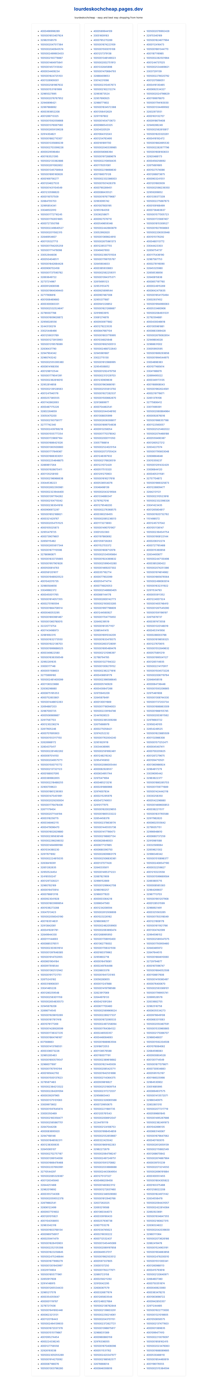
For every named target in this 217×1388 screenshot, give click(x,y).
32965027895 (48, 93)
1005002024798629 (157, 93)
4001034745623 (102, 1229)
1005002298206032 (52, 840)
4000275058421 (102, 728)
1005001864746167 (51, 1037)
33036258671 (101, 214)
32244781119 (100, 1122)
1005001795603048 (157, 451)
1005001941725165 (104, 974)
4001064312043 (102, 134)
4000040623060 (156, 1287)
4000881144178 (102, 594)
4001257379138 (102, 53)
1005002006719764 (157, 675)
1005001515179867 (51, 1332)
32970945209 (101, 693)
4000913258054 (102, 429)
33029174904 (48, 1269)
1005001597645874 (51, 1108)
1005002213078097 (157, 1337)
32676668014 (101, 1363)
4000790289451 (102, 187)
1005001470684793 (104, 71)
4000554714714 (102, 581)
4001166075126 (102, 174)
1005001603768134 (51, 1229)
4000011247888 (102, 983)
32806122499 (48, 1207)
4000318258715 (49, 818)
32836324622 (154, 1225)
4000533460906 (156, 308)
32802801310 (154, 1104)
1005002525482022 (158, 429)
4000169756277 (49, 178)
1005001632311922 (157, 585)
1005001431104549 (51, 187)
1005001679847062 (157, 1135)
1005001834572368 (104, 107)
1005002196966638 (51, 478)
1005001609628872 (51, 317)
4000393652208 (50, 111)
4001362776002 (102, 943)
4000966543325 (103, 125)
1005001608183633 (157, 151)
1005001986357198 (157, 420)
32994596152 (154, 934)
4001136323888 (49, 684)
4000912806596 (49, 285)
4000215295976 (102, 795)
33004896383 (154, 362)
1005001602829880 (51, 831)
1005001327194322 (104, 661)
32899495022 (154, 375)
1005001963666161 (104, 384)
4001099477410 (155, 1332)
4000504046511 (49, 259)
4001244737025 (155, 62)
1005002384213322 (51, 1086)
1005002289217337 (104, 1015)
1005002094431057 (157, 1202)
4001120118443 (49, 1319)
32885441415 (101, 630)
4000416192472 (155, 138)
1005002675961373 (104, 241)
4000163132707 (155, 116)
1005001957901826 (51, 563)
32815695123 (101, 281)
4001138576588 (102, 1050)
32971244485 (154, 1305)
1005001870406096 (104, 1345)
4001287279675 (155, 755)
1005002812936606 (104, 912)
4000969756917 (49, 1234)
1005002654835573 (51, 1001)
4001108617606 (155, 974)
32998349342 (154, 854)
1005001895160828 (51, 174)
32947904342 (48, 353)
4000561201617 (49, 572)
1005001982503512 (104, 1256)
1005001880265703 (157, 782)
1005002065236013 (104, 518)
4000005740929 (102, 684)
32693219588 (101, 1207)
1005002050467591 (157, 1023)
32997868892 (48, 107)
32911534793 (154, 590)
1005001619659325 (157, 639)
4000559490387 (155, 438)
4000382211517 (155, 809)
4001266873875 (155, 174)
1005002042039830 (158, 1229)
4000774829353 (102, 585)
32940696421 (48, 102)
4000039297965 (49, 1095)
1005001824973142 (157, 1193)
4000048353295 (50, 612)
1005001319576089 (51, 344)
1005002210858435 (104, 160)
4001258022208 (155, 1189)
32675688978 (101, 724)
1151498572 (153, 518)
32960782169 (48, 885)
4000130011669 (102, 701)
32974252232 (101, 733)
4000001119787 (49, 1301)
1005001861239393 (51, 791)
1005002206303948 (158, 232)
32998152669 (101, 880)
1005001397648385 (51, 952)
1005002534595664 (105, 554)
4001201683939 (155, 183)
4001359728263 (102, 540)
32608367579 (101, 1287)
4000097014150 (49, 755)
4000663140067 (155, 1131)
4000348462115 (49, 822)
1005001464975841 (51, 62)
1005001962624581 (157, 388)
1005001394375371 (104, 277)
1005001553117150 (51, 737)
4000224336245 (50, 1341)
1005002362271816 (104, 670)
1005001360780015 (51, 621)
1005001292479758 (104, 371)
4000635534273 (155, 1010)
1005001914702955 (51, 956)
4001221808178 (155, 921)
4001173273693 (102, 523)
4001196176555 (155, 1363)
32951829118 (100, 742)
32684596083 (154, 1050)
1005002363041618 (51, 505)
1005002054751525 (51, 523)
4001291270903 (102, 473)
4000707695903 (49, 733)
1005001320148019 (157, 625)
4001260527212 (155, 442)
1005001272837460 (104, 1189)
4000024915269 (155, 285)
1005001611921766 (157, 925)
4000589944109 (102, 31)
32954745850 (101, 760)
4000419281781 (49, 929)
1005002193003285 (104, 603)
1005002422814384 (157, 1207)
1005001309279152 (104, 666)
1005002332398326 (158, 500)
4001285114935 (155, 661)
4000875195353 (49, 693)
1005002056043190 (51, 916)
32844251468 (48, 1184)
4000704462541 (102, 406)
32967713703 (154, 894)
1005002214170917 (157, 666)
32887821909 (101, 876)
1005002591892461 (104, 751)
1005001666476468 (51, 1162)
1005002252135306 (51, 1247)
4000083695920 (50, 1131)
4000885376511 (49, 943)
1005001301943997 (51, 1265)
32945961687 (101, 353)
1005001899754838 (104, 424)
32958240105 (154, 724)
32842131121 (153, 491)
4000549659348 (103, 223)
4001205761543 (102, 1113)
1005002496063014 (157, 581)
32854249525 (154, 728)
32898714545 (48, 1010)
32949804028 (154, 339)
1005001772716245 (51, 214)
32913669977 (101, 402)
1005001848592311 (51, 1140)
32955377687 (101, 299)
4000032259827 (155, 867)
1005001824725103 (51, 75)
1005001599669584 (157, 876)
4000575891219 (155, 652)
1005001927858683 (157, 227)
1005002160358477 (51, 1117)
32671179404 (48, 809)
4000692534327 (155, 89)
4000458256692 (156, 160)
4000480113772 (155, 241)
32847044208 (48, 1126)
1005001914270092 (51, 1359)
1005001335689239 (51, 142)
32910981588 (154, 840)
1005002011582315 (51, 232)
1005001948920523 (51, 576)
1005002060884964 (158, 411)
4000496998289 (50, 31)
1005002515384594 (157, 1368)
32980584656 (48, 585)
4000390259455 (103, 514)
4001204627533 (49, 183)
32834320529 (101, 129)
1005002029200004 (52, 800)
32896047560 (101, 903)
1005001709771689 (157, 786)
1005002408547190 (157, 862)
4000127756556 (49, 1345)
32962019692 (48, 1189)
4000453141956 (155, 630)
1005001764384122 (104, 1028)
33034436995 (101, 746)
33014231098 (101, 80)
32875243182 (48, 979)
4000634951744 (102, 773)
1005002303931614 (51, 947)
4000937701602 (49, 1211)
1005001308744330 (157, 697)
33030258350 (154, 795)
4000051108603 (49, 670)
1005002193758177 (51, 420)
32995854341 (48, 205)
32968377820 (101, 894)
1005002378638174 (104, 822)
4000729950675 (102, 1104)
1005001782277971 (104, 1269)
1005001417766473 (104, 831)
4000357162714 (102, 572)
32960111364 (153, 1234)
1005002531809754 (104, 1086)
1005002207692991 (51, 1167)
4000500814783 (49, 567)
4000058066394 (103, 151)
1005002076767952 (51, 98)
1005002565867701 (51, 1122)
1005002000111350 (104, 438)
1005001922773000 (157, 1310)
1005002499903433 (52, 53)
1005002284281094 (51, 1091)
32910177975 (100, 804)
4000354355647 (49, 1296)
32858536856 (154, 272)
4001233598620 (49, 192)
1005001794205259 (51, 245)
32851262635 (48, 867)
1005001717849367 (51, 451)
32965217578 (48, 1292)
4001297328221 (49, 880)
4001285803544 (102, 1296)
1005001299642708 (104, 885)
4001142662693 (49, 402)
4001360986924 (155, 764)
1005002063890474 (104, 929)
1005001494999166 (51, 845)
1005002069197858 (104, 1247)
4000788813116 (49, 894)
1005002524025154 (104, 447)
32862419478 (154, 1243)
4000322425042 (103, 1140)
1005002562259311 (104, 272)
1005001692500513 (104, 344)
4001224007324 (155, 599)
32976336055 (101, 1341)
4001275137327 (102, 1176)
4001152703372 (102, 545)
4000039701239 (155, 1162)
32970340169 (154, 35)
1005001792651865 (51, 218)
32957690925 (101, 98)
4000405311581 (155, 473)
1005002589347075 (157, 938)
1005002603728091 (104, 643)
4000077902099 (102, 576)
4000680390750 (102, 849)
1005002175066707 (157, 1032)
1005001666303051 (51, 456)
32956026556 (48, 321)
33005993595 (154, 348)
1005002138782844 (104, 1305)
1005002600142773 (104, 599)
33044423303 (154, 245)
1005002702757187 (51, 1153)
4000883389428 (156, 330)
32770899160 (48, 675)
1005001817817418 (50, 1019)
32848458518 (154, 679)
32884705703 (48, 201)
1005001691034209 (104, 634)
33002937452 (154, 299)
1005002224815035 (51, 858)
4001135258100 (49, 473)
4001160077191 (102, 1055)
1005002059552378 (51, 1198)
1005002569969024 (105, 1010)
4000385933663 (103, 268)
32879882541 (48, 1202)
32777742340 (48, 424)
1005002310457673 (104, 84)
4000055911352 (155, 594)
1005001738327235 (51, 1032)
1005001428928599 (51, 1028)
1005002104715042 (51, 500)
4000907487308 (102, 294)
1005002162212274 (104, 89)
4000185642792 (49, 1073)
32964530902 (154, 1082)
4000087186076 (49, 1363)
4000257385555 (49, 397)
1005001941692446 (51, 1310)
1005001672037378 (51, 1328)
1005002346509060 (105, 1193)
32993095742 (101, 201)
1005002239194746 (104, 710)
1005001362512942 (51, 970)
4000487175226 (49, 406)
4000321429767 (49, 518)
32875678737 (154, 616)
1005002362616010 (51, 379)
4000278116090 (155, 263)
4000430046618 (155, 321)
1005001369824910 (104, 236)
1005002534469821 (157, 66)
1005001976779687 (104, 196)
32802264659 (48, 411)
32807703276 (101, 1225)
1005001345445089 (104, 1243)
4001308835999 (102, 415)
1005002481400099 (51, 679)
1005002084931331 (157, 312)
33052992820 (101, 232)
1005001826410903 (51, 1243)
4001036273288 (49, 907)
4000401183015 (155, 1140)
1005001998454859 (104, 1131)
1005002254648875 (51, 460)
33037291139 (154, 71)
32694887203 (48, 706)
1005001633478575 (104, 639)
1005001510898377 (157, 858)
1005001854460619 (157, 1359)
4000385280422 (156, 563)
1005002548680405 (105, 590)
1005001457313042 (51, 66)
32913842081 (48, 925)
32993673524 (101, 93)
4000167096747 (155, 965)
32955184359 (101, 209)
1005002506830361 (104, 858)
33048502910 (48, 209)
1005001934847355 (157, 1216)
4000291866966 (102, 786)
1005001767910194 (51, 1068)
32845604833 (101, 263)
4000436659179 (102, 675)
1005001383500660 (51, 447)
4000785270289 (102, 40)
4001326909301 (49, 80)
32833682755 (154, 1001)
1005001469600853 (157, 804)
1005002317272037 (104, 1091)
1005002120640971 (157, 1274)
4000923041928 (49, 898)
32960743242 (48, 357)
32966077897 (48, 1064)
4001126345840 (49, 1180)
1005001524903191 (157, 1247)
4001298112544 (49, 371)
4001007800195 (102, 205)
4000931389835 (155, 1328)
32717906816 (48, 294)
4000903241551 (155, 178)
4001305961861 (155, 326)
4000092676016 (155, 415)
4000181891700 (102, 142)
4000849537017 (102, 1251)
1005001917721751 (50, 974)
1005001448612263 (51, 701)
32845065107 (48, 1149)
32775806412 (154, 402)
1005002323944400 (52, 491)
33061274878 (101, 317)
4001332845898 (102, 66)
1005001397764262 (51, 496)
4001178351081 (102, 165)
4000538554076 (102, 482)
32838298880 (48, 688)
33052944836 (48, 254)
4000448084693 (103, 1037)
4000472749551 (102, 800)
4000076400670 (155, 983)
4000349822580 (50, 652)
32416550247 (48, 876)
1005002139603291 (104, 1310)
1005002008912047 (104, 1117)
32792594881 (154, 317)
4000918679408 (155, 120)
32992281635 (48, 661)
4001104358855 (49, 1220)
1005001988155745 (157, 710)
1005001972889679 (104, 156)
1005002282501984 (157, 57)
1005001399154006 (51, 1158)
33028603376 (101, 970)
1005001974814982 (157, 572)
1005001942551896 (104, 1073)
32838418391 (48, 862)
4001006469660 (49, 299)
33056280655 (101, 979)
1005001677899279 (51, 1260)
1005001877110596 (51, 549)
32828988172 (48, 742)
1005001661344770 (157, 49)
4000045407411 (155, 746)
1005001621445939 (104, 1064)
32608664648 (154, 456)
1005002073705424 (104, 451)
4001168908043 (155, 384)
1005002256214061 (104, 1314)
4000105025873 (49, 527)
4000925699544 (103, 290)
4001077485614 (155, 366)
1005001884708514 (51, 607)
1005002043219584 (104, 491)
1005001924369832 (104, 558)
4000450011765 (49, 594)
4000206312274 (155, 540)
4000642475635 (155, 290)
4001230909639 (102, 379)
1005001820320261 (157, 134)
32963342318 (48, 1225)
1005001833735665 (51, 558)
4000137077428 (102, 862)
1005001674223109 (104, 44)
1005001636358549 (51, 657)
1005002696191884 (157, 1171)
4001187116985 (155, 53)
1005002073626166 (157, 1238)
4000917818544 (49, 965)
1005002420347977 (104, 1354)
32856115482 (48, 540)
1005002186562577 (104, 1359)
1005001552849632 (157, 648)
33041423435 (154, 505)
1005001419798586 (104, 988)
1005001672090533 (104, 1019)
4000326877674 (102, 1292)
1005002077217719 (157, 1108)
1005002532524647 (51, 308)
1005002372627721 (104, 1323)
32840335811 (101, 867)
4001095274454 (49, 1337)
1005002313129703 (104, 375)
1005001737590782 (51, 272)
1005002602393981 (51, 487)
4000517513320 (102, 469)
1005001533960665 (157, 1028)
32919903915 (101, 312)
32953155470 (101, 285)
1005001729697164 (51, 438)
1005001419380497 (157, 979)
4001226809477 (155, 487)
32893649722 (48, 277)
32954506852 (101, 366)
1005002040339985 (105, 147)
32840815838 (154, 277)
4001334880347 (102, 496)
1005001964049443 (51, 290)
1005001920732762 (157, 514)
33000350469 (48, 1113)
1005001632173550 (51, 639)
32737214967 (48, 281)
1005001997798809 (104, 607)
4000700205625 (155, 751)
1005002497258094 (104, 1023)
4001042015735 (49, 581)
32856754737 (154, 250)
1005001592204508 (157, 1041)
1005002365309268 (105, 719)
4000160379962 (102, 952)
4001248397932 (102, 456)
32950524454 (48, 871)
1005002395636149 (51, 836)
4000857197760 (155, 281)
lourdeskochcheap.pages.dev (108, 9)
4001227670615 (155, 643)
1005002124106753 (104, 1126)
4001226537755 (102, 245)
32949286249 (154, 125)
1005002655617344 (51, 545)
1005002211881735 (104, 1108)
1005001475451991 (51, 795)
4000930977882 (102, 321)
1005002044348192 (104, 411)
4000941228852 (102, 303)
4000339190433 (102, 1216)
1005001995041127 (157, 657)
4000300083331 (49, 303)
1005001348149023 (104, 57)
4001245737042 (155, 523)
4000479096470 (49, 827)
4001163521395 (49, 156)
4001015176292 (155, 236)
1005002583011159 (51, 997)
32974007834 (101, 791)
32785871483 (48, 1082)
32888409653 (101, 75)
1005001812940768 (104, 1198)
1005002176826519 (104, 460)
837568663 (47, 1041)
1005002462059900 (105, 925)
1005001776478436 (51, 804)
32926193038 (48, 1350)
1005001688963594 (104, 1041)
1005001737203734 (157, 701)
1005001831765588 (157, 813)
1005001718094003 (104, 706)
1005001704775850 (104, 616)
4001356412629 (102, 111)
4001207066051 (155, 80)
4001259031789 (49, 335)
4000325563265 (156, 912)
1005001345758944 (51, 169)
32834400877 (154, 554)
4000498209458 (103, 1180)
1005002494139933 (51, 1323)
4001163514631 (49, 921)
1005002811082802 (51, 165)
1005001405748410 (157, 603)
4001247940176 (49, 393)
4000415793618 (155, 1269)
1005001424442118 (157, 791)
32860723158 (101, 1274)
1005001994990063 (157, 303)
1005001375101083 (51, 1100)
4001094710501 (155, 760)
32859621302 (154, 849)
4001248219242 (102, 755)
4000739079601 (49, 536)
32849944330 (48, 934)
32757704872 (154, 478)
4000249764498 (102, 965)
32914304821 (48, 134)
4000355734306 (49, 1193)
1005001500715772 (51, 764)
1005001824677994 (157, 40)
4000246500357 (102, 1032)
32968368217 (101, 921)
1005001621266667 (104, 308)
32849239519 (101, 621)
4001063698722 (155, 1296)
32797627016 (101, 500)
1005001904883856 (157, 1251)
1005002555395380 (52, 362)
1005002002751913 (104, 62)
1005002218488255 (51, 782)
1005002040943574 (51, 49)
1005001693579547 (51, 1059)
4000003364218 (102, 898)
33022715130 (101, 357)
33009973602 (48, 1104)
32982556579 (48, 40)
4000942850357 (155, 1301)
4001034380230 (49, 849)
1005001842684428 (51, 263)
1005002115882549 (157, 1149)
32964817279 (154, 769)
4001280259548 (49, 992)
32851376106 (154, 397)
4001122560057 (155, 424)
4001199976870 (155, 98)
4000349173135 (155, 379)
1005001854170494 (157, 294)
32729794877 (154, 961)
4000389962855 (50, 778)
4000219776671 (155, 393)
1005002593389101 (157, 988)
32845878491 (101, 697)
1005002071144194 (51, 813)
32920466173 (154, 156)
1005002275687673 (157, 201)
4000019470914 (49, 889)
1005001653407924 (51, 35)
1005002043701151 (104, 1319)
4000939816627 (102, 1082)
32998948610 (154, 831)
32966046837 (154, 1037)
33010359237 (154, 460)
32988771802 (101, 102)
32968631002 (154, 344)
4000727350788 (49, 223)
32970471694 (101, 778)
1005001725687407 (157, 218)
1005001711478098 (51, 250)
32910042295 (101, 1283)
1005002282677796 (157, 147)
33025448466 (48, 330)
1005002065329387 (51, 1176)
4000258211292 (102, 1278)
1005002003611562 (157, 715)
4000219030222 (102, 1234)
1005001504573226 (157, 670)
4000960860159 (102, 1337)
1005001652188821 (51, 514)
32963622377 (154, 778)
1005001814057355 (51, 599)
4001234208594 (102, 907)
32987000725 (48, 710)
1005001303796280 (51, 1368)
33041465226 (48, 988)
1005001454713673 (104, 120)
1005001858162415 (157, 1341)
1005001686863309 (157, 706)
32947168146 (48, 1135)
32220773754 (48, 625)
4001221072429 (102, 464)
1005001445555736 (104, 827)
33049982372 (48, 590)
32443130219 (48, 326)
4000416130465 (155, 84)
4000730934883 (155, 1068)
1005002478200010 (157, 1256)
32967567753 (154, 259)
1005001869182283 (104, 1144)
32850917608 (48, 1278)
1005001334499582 (157, 107)
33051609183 (101, 35)
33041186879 (154, 371)
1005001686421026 (51, 442)
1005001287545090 (157, 607)
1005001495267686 (157, 1117)
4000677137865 (102, 845)
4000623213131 (49, 1314)
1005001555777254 (51, 433)
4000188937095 (49, 773)
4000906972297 (49, 509)
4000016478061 (102, 961)
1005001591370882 (104, 1162)
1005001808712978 (104, 549)
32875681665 (154, 165)
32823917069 (101, 992)
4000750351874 (155, 1283)
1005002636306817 (104, 420)
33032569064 (154, 845)
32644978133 (101, 997)
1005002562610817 (157, 129)
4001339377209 (155, 196)
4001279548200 (102, 505)
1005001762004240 (104, 737)
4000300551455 (155, 1176)
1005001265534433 (51, 1287)
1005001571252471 (157, 742)
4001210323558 (155, 871)
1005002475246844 (51, 1256)
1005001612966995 (104, 362)
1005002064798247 (104, 1153)
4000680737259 (155, 836)
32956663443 (101, 1095)
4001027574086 (155, 169)
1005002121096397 (104, 652)
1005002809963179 (104, 854)
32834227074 (154, 447)
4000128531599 (155, 903)
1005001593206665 (157, 688)
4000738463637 (155, 209)
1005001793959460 (157, 943)
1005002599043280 (105, 563)
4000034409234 (50, 71)
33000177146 (48, 666)
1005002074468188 (157, 433)
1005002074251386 (157, 567)
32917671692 (48, 854)
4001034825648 (102, 339)
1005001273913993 (51, 339)
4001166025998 (155, 1077)
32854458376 (101, 818)
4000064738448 (155, 684)
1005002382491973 (157, 1122)
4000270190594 (49, 603)
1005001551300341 (157, 1260)
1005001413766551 (51, 1046)
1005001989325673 (157, 482)
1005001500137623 (51, 1077)
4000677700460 (102, 1006)
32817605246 (48, 728)
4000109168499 (155, 205)
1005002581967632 (51, 84)
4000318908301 (49, 983)
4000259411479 (49, 1238)
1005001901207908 (157, 898)
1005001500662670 (104, 397)
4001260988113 (155, 1265)
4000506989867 (49, 715)
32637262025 (101, 1202)
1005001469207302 (104, 567)
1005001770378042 (104, 433)
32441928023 (101, 715)
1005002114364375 (104, 1077)
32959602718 (101, 956)
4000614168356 (49, 366)
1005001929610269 (51, 1015)
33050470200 (48, 415)
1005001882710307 (51, 138)
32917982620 (154, 818)
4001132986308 (155, 737)
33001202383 (101, 531)
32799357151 (153, 827)
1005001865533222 (104, 813)
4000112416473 (155, 44)
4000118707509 (49, 196)
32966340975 (154, 1100)
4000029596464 (50, 151)
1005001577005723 (157, 214)
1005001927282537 (104, 393)
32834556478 (154, 1198)
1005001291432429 (157, 464)
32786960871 (48, 554)
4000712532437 (102, 1238)
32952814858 (48, 384)
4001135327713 (49, 241)
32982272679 (101, 1149)
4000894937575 (155, 1091)
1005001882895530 (157, 142)
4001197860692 (102, 536)
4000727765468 (155, 545)
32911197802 (100, 116)
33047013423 (48, 912)
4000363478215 (155, 1292)
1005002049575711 (51, 760)
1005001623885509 (157, 733)
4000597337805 (102, 1260)
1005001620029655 (104, 809)
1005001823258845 (51, 1251)
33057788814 (101, 442)
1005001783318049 (157, 916)
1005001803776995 (104, 335)
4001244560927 (102, 612)
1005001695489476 (104, 648)
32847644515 (154, 952)
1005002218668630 (104, 169)
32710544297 (48, 1171)
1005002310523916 (157, 496)
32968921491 (154, 907)
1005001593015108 (104, 49)
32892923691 (154, 1211)
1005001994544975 (157, 357)
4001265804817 (155, 509)
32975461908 (154, 693)
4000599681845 (155, 1113)
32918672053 (101, 1046)
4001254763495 (102, 138)
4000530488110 (155, 1354)
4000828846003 (103, 840)
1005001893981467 (51, 616)
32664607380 (154, 1278)
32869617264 (48, 464)
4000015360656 (155, 549)
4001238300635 (49, 1144)
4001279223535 (102, 326)
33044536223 (48, 482)
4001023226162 (102, 916)
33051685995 (154, 1086)
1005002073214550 (157, 1167)
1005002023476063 (157, 1345)
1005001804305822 (157, 1180)
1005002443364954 (105, 1171)
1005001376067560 (51, 125)
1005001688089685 (157, 1350)
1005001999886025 (51, 648)
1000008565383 (155, 885)
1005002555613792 (104, 388)
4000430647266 (102, 688)
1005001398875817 (104, 1328)
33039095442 (154, 773)
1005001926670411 (51, 469)
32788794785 (101, 657)
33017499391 (153, 406)
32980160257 (101, 889)
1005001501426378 (104, 183)
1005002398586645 (105, 679)
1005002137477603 (157, 1323)
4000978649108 (155, 1015)
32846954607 (48, 236)
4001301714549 (155, 1059)
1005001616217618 (104, 478)
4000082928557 (102, 769)
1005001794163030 (157, 102)
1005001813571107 (104, 625)
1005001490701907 (104, 527)
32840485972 (154, 947)
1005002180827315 (157, 1220)
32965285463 (48, 1055)
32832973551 (154, 111)
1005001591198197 (157, 612)
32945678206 (48, 1006)
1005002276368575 (104, 509)
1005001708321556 (104, 947)
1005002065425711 (104, 1068)
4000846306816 (102, 1368)
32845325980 (154, 268)
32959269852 (154, 192)
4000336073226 (49, 1050)
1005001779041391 (51, 375)
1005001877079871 (157, 1064)
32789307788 (48, 312)
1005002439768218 (51, 429)
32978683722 (154, 719)
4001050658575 (155, 1319)
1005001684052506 (157, 970)
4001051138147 (155, 527)
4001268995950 (102, 934)
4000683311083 (155, 1019)
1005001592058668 (51, 120)
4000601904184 (49, 961)
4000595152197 (155, 1073)
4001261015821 (49, 1216)
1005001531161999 (51, 89)
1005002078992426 (157, 31)
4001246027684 (102, 1301)
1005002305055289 (52, 1354)
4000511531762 (102, 1350)
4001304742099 (155, 929)
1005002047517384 (51, 44)
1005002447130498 (157, 558)
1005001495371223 (104, 871)
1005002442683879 (104, 227)
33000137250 (101, 1265)
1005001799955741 (157, 992)
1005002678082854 (157, 335)
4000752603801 (49, 697)
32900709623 (48, 786)
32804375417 (48, 746)
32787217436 (48, 1305)
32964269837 (154, 889)
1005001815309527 (157, 223)
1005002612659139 (157, 1144)
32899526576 (154, 997)
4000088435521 (102, 192)
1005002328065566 (105, 1100)
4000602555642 (156, 822)
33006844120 (154, 469)
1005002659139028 (51, 129)
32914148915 (47, 1283)
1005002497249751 (104, 1158)
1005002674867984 (157, 1158)
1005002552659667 (104, 1135)
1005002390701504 (104, 254)
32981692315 (48, 634)
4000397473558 (155, 621)
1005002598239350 (158, 187)
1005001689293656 (157, 353)
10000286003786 (156, 634)
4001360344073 (102, 1211)
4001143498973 (49, 630)
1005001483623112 (104, 1184)
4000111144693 (49, 938)
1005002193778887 (51, 57)
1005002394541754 (157, 531)
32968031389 (101, 1332)
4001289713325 (49, 116)
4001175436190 (155, 254)
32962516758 (154, 1006)
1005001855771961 (51, 1274)
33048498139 (101, 487)
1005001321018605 (157, 1314)
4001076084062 (155, 1046)
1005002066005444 (105, 764)
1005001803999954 (51, 903)
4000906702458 (49, 268)
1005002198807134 (104, 836)
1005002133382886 (51, 160)
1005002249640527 (51, 227)
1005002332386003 (105, 178)
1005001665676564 (157, 576)
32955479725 (48, 531)
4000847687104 (102, 330)
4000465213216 (102, 782)
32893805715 (154, 880)
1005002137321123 (51, 769)
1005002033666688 (105, 1167)
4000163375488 (155, 1184)
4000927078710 (102, 218)
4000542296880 (156, 800)
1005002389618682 (104, 1059)
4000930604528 (156, 1055)
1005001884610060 (157, 956)
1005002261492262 (51, 751)
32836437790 (48, 348)
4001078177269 (49, 1023)
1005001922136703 (51, 643)
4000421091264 (102, 1001)
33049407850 (101, 250)
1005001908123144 (157, 536)
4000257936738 (102, 1220)
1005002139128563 (51, 388)
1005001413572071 (157, 1095)
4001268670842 (155, 1153)
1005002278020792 (157, 75)
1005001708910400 (104, 938)
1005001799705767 (104, 259)
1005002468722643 (104, 348)
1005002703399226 (51, 147)
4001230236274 (49, 724)
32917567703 (48, 719)
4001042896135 (155, 1126)
